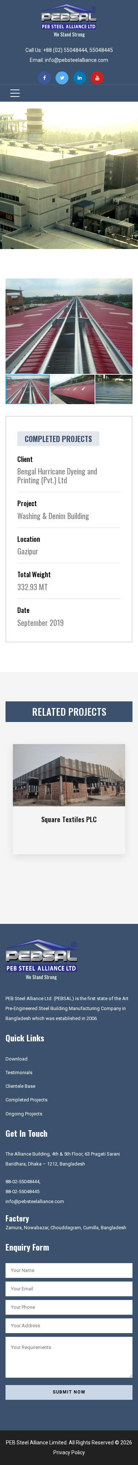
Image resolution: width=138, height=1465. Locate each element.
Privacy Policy (69, 1452)
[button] (126, 285)
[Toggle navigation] (13, 93)
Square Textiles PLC (69, 819)
